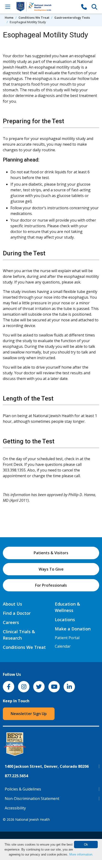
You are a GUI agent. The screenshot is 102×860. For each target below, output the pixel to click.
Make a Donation (73, 629)
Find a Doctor (17, 613)
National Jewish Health (32, 819)
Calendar (63, 646)
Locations (65, 619)
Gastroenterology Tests (72, 17)
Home (9, 17)
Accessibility (15, 808)
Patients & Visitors (51, 552)
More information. (81, 854)
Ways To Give (51, 569)
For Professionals (51, 585)
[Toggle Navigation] (7, 6)
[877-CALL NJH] (84, 6)
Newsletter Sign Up (29, 713)
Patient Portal (67, 637)
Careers (11, 622)
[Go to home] (45, 7)
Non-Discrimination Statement (32, 798)
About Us (12, 604)
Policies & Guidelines (23, 789)
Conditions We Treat (34, 17)
